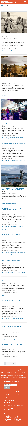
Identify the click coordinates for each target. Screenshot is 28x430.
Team (6, 393)
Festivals (17, 391)
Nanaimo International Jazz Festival (13, 34)
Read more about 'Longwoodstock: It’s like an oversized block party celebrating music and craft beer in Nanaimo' (13, 253)
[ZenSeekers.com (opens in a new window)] (8, 418)
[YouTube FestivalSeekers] (9, 402)
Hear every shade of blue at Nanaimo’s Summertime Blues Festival (13, 261)
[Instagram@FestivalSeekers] (5, 402)
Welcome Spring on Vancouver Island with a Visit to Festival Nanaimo (13, 189)
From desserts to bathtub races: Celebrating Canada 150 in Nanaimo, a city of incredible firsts (13, 210)
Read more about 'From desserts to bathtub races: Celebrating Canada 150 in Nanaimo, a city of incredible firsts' (13, 228)
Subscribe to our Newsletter (11, 381)
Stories (17, 394)
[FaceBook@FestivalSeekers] (7, 402)
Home (2, 5)
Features (17, 393)
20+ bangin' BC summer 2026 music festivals (12, 79)
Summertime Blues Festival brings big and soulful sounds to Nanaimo (13, 345)
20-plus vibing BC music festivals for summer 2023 (13, 122)
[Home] (9, 2)
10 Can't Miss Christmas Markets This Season (13, 144)
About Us (7, 391)
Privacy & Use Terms (8, 396)
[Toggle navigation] (25, 2)
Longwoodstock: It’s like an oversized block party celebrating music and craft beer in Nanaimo (13, 236)
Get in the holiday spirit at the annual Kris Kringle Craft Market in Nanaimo (13, 302)
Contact (7, 394)
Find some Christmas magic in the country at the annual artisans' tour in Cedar (12, 326)
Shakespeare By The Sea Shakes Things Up (14, 279)
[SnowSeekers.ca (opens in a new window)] (17, 418)
